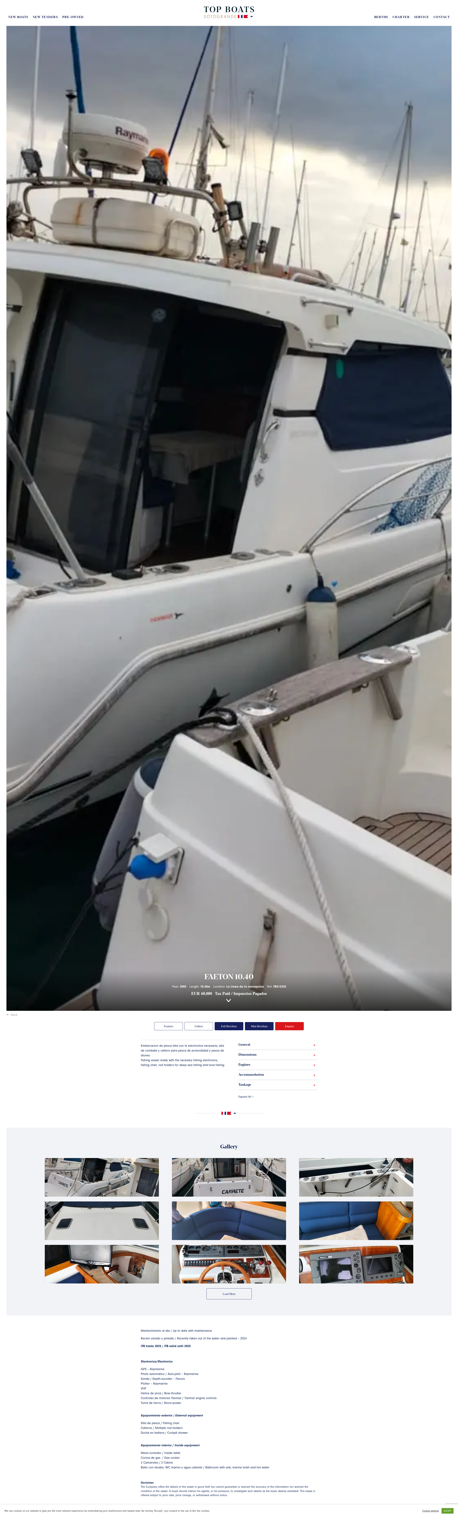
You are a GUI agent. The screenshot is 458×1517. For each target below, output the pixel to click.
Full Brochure (229, 1026)
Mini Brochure (259, 1026)
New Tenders (45, 17)
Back (14, 1015)
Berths (381, 17)
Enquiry (289, 1026)
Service (421, 17)
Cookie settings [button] (430, 1510)
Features (168, 1026)
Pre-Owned (73, 17)
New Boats (18, 17)
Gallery (199, 1026)
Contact (441, 17)
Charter (401, 17)
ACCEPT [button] (447, 1510)
